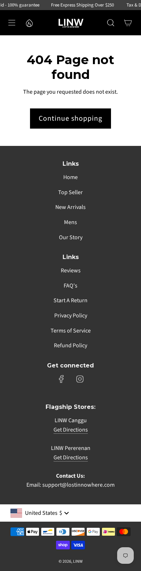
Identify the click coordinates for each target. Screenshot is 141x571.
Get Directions (71, 430)
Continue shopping (70, 118)
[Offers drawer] (29, 22)
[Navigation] (11, 22)
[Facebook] (61, 379)
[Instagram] (80, 379)
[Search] (110, 22)
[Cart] (128, 22)
